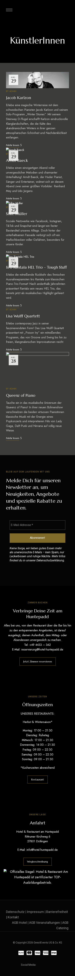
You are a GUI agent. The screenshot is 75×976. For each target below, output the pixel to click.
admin (12, 91)
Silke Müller (16, 213)
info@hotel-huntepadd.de (42, 850)
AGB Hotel (19, 922)
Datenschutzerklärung (50, 560)
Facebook (39, 964)
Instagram (46, 964)
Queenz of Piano (20, 395)
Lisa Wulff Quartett (23, 316)
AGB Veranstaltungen (44, 922)
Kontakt (13, 917)
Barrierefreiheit (57, 912)
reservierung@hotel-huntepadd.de (42, 649)
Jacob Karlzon (18, 97)
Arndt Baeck (17, 160)
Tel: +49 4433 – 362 (37, 645)
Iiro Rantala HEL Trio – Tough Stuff (36, 267)
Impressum (35, 912)
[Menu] (9, 9)
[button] (37, 661)
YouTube (53, 964)
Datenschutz (15, 912)
